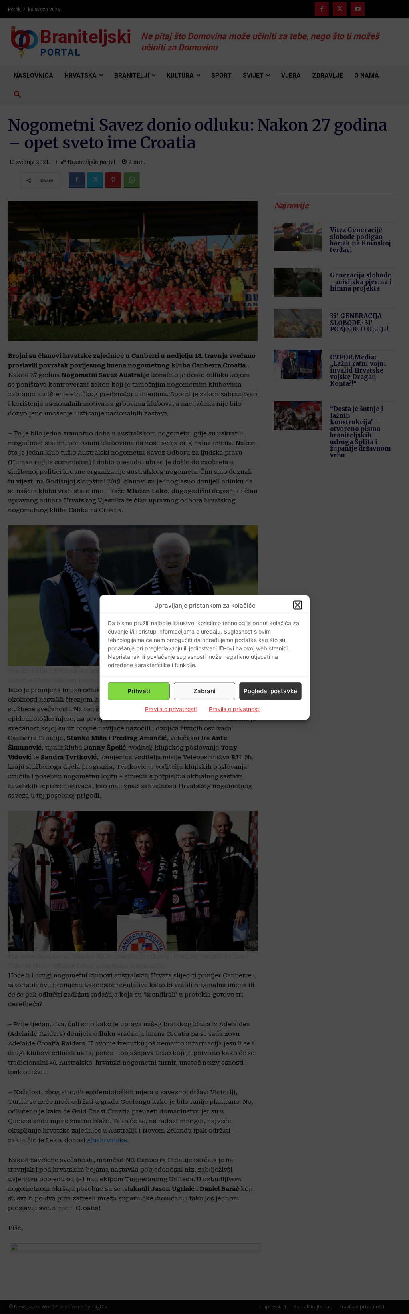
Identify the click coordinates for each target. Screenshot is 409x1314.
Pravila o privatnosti (171, 708)
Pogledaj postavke (270, 691)
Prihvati (138, 691)
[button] (298, 605)
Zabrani (204, 691)
